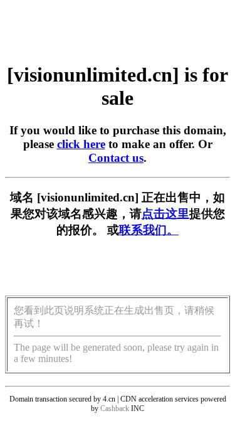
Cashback (114, 408)
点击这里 (165, 213)
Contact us (116, 157)
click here (81, 144)
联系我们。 (149, 230)
